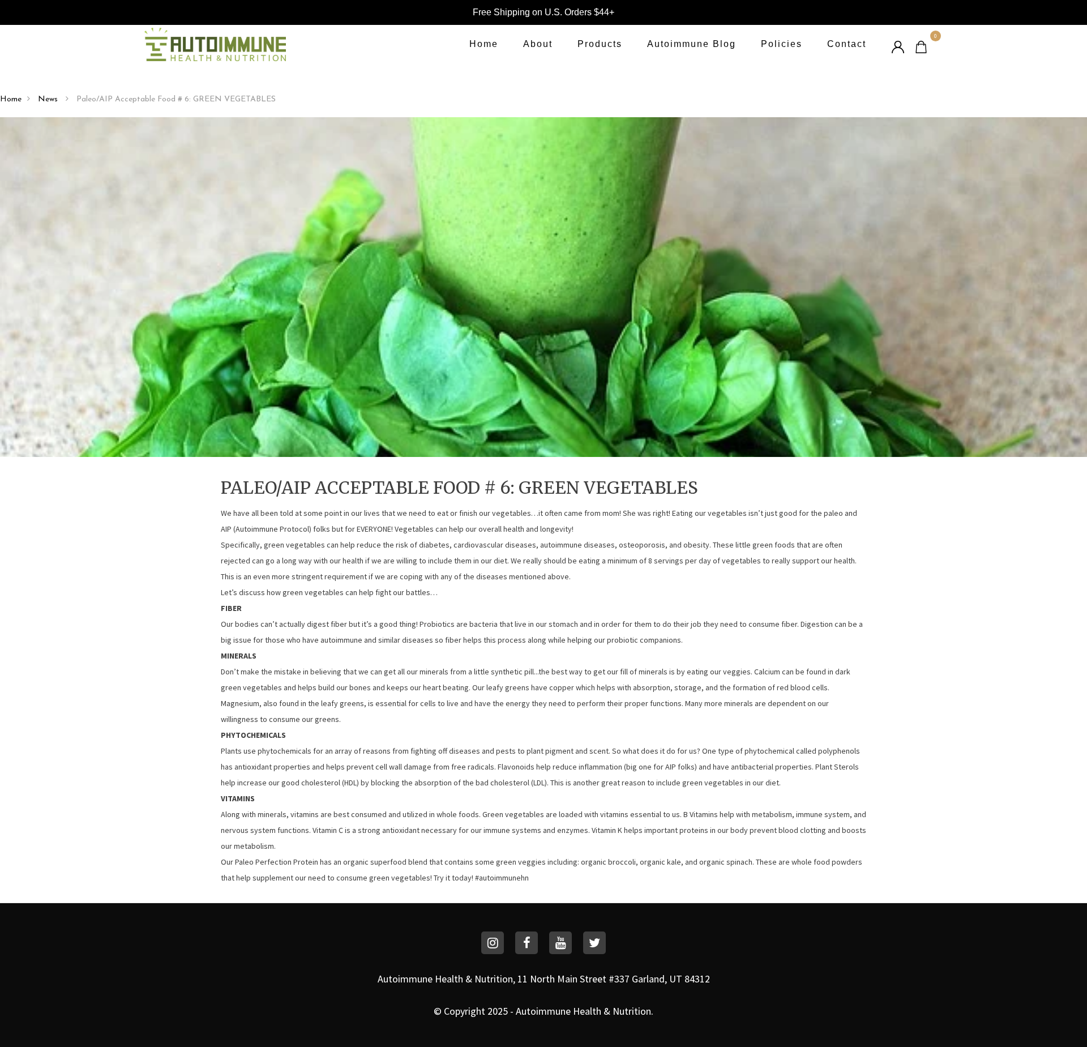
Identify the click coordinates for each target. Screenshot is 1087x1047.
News (49, 99)
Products (599, 44)
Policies (781, 44)
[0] (921, 45)
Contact (846, 44)
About (538, 44)
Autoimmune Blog (691, 44)
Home (483, 44)
